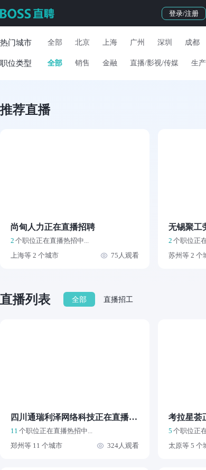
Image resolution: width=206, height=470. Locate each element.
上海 (109, 42)
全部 (55, 42)
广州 (137, 42)
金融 (109, 63)
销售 (82, 63)
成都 (192, 42)
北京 (82, 42)
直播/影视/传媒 (154, 63)
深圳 (164, 42)
